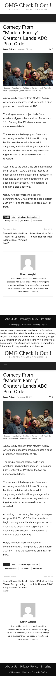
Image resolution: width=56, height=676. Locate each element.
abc (13, 217)
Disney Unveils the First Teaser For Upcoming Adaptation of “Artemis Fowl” (15, 238)
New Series (37, 221)
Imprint (46, 318)
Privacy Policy (29, 318)
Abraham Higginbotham (28, 217)
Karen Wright (8, 49)
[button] (5, 18)
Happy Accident (11, 221)
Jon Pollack (25, 221)
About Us (11, 318)
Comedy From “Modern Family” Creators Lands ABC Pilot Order (25, 35)
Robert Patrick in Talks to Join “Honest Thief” (41, 235)
